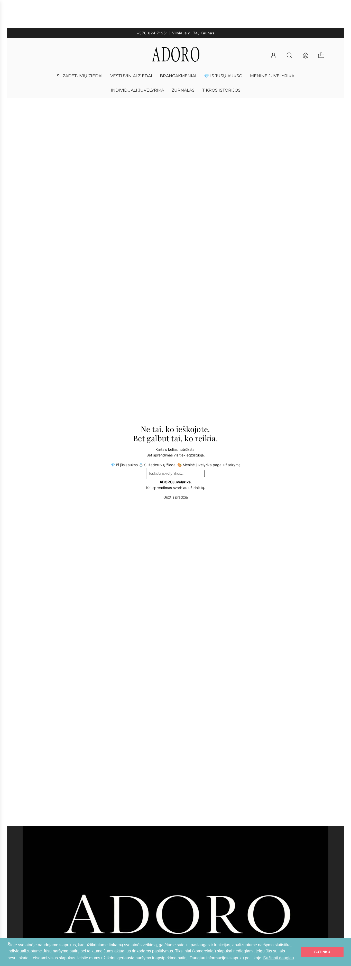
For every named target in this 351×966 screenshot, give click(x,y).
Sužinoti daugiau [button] (278, 958)
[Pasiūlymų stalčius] (308, 55)
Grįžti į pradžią (175, 497)
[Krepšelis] (323, 55)
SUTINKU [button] (322, 952)
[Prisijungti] (276, 55)
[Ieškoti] (292, 55)
